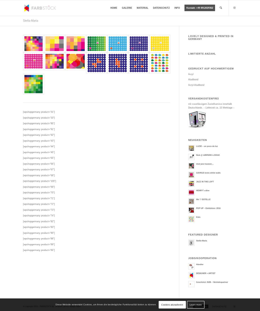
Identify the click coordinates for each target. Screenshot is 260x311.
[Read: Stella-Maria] (191, 242)
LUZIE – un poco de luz (207, 146)
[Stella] (54, 63)
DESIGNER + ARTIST (205, 273)
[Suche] (220, 8)
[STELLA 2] (33, 84)
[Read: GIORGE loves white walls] (191, 175)
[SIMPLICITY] (33, 63)
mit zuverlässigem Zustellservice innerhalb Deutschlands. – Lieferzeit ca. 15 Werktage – (211, 106)
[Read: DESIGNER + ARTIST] (191, 275)
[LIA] (75, 63)
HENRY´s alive (202, 190)
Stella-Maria (30, 20)
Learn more (196, 305)
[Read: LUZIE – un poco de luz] (191, 148)
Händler (199, 264)
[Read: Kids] (191, 219)
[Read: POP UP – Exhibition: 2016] (191, 210)
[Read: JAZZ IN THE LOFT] (191, 183)
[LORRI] (96, 63)
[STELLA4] (75, 43)
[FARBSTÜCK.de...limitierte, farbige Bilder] (40, 8)
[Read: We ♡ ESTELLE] (191, 201)
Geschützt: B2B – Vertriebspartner (212, 282)
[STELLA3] (33, 43)
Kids (198, 217)
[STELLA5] (54, 43)
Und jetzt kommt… (205, 164)
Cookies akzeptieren (172, 305)
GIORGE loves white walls (208, 173)
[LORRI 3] (117, 63)
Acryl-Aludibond (196, 85)
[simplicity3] (138, 43)
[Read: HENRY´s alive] (191, 192)
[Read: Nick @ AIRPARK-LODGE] (191, 157)
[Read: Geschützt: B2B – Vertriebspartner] (191, 284)
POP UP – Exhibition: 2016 (208, 208)
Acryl (190, 74)
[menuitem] (114, 8)
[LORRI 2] (138, 63)
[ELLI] (159, 63)
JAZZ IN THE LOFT (205, 182)
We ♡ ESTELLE (203, 199)
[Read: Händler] (191, 266)
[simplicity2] (159, 43)
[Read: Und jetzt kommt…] (191, 166)
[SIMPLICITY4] (96, 43)
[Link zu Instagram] (234, 7)
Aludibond (193, 79)
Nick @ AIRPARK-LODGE (208, 155)
